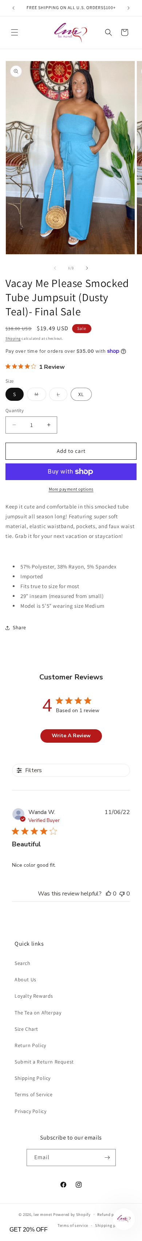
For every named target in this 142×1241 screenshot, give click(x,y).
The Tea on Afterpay (38, 1012)
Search (23, 963)
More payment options (71, 489)
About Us (25, 979)
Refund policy (110, 1214)
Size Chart (26, 1029)
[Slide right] (87, 268)
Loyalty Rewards (34, 996)
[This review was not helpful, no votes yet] (122, 894)
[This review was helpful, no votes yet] (108, 894)
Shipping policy (110, 1225)
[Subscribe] (107, 1157)
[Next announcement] (129, 8)
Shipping (13, 338)
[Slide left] (55, 268)
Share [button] (19, 627)
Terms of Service (34, 1094)
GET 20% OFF (28, 1229)
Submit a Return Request (44, 1061)
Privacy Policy (30, 1111)
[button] (15, 32)
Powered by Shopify (72, 1214)
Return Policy (30, 1045)
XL (81, 394)
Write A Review (71, 735)
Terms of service (73, 1225)
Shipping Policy (33, 1078)
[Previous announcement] (13, 8)
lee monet (42, 1214)
